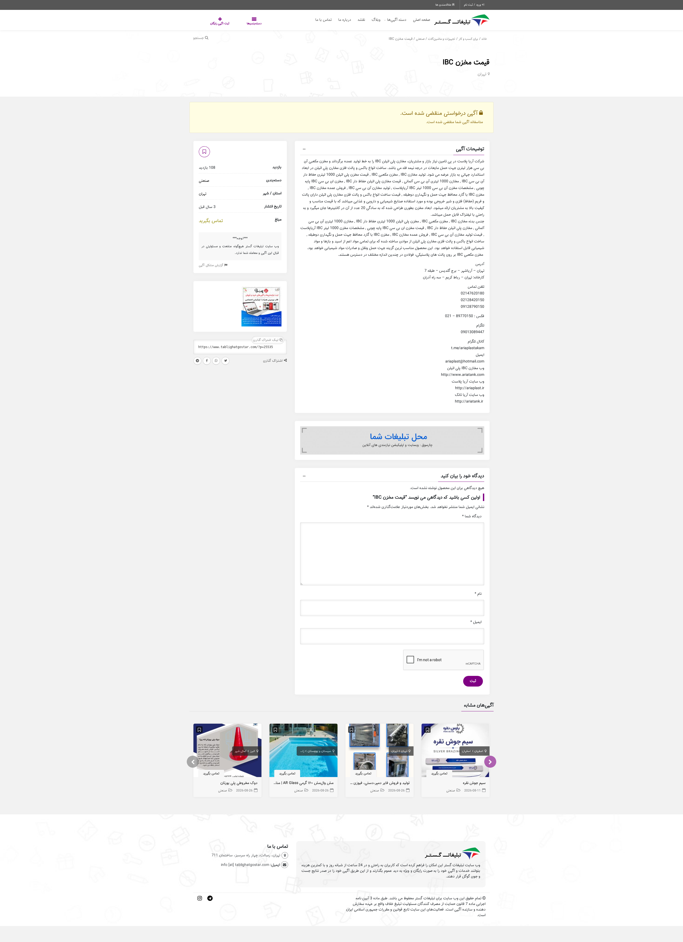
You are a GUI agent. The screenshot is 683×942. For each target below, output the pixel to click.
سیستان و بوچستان (319, 751)
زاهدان (300, 751)
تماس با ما (323, 20)
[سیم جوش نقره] (456, 751)
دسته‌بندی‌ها (238, 23)
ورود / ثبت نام (473, 4)
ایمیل (476, 622)
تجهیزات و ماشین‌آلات (441, 38)
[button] (392, 149)
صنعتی (420, 38)
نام (478, 594)
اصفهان (478, 751)
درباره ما (344, 20)
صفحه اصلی (421, 20)
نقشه (361, 20)
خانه (484, 38)
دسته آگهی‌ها (396, 20)
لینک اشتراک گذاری (266, 339)
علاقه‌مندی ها (443, 4)
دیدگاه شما (472, 516)
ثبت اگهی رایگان (214, 23)
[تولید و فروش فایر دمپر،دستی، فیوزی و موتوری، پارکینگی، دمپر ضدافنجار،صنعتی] (380, 751)
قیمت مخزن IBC (466, 62)
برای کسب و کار (468, 38)
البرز (252, 751)
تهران (482, 74)
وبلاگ (376, 20)
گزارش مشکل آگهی (211, 265)
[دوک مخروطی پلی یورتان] (227, 751)
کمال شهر (241, 751)
